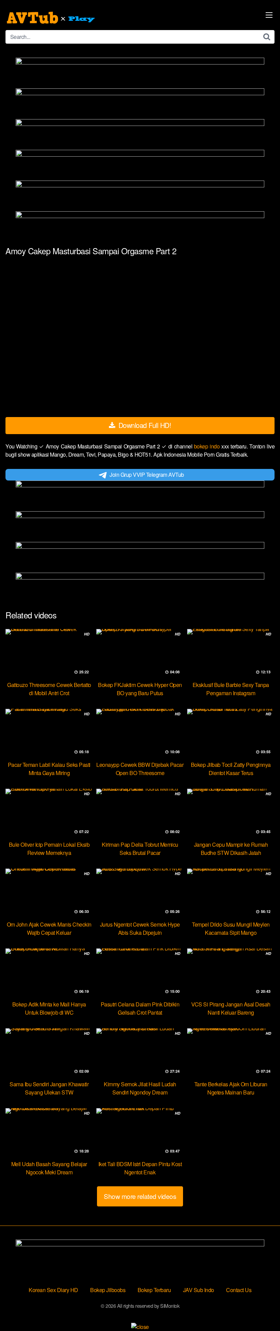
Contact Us (238, 1290)
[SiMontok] (51, 18)
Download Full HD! (143, 425)
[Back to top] (261, 1309)
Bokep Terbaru (154, 1290)
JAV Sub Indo (198, 1290)
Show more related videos (140, 1196)
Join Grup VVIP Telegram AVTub (147, 474)
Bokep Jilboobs (107, 1290)
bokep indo (207, 446)
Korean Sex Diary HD (53, 1290)
